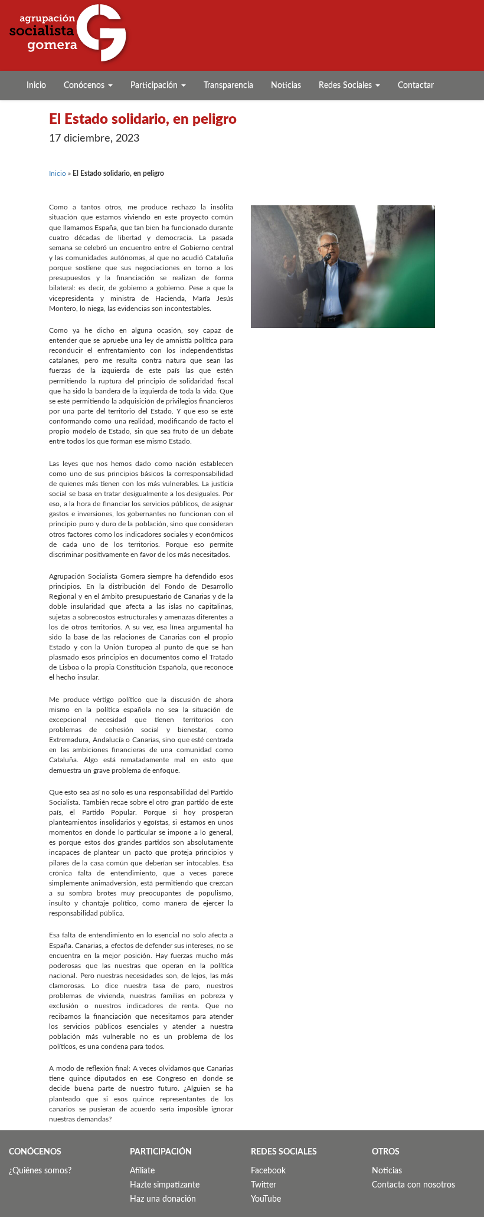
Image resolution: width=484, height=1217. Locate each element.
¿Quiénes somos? (40, 1171)
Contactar (416, 85)
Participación (155, 85)
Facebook (268, 1171)
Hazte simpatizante (165, 1185)
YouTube (266, 1199)
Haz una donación (163, 1199)
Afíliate (142, 1171)
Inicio (36, 85)
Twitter (263, 1185)
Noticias (286, 85)
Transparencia (228, 85)
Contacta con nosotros (413, 1185)
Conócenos (85, 85)
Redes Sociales (346, 85)
